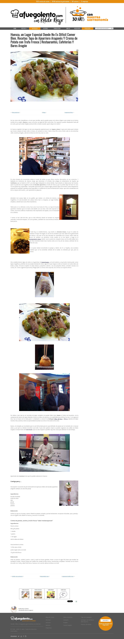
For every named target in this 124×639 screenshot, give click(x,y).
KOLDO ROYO (77, 29)
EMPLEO (68, 29)
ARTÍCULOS (35, 29)
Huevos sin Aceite (86, 624)
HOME (14, 29)
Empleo (65, 622)
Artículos (48, 622)
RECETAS (23, 29)
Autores (48, 625)
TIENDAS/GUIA (57, 29)
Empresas (49, 628)
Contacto (65, 620)
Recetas (48, 620)
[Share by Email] (76, 601)
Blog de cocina (50, 617)
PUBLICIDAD (87, 29)
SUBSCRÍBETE (105, 620)
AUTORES (45, 29)
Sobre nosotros (67, 617)
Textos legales (67, 625)
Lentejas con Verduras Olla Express (87, 621)
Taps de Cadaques (86, 617)
